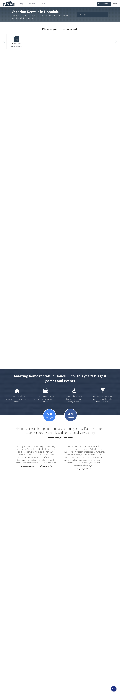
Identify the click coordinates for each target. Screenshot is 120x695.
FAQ (21, 4)
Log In (115, 3)
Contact (43, 4)
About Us (32, 4)
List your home (103, 4)
